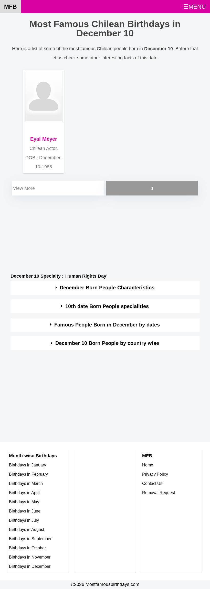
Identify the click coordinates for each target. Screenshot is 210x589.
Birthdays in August (26, 529)
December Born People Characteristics (107, 287)
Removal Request (158, 492)
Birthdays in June (24, 511)
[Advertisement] (105, 232)
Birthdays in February (28, 474)
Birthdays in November (29, 557)
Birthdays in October (27, 548)
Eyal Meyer (43, 139)
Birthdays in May (24, 501)
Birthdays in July (24, 520)
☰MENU (194, 6)
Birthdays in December (29, 566)
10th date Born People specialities (107, 306)
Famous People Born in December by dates (107, 325)
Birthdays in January (27, 465)
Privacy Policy (155, 474)
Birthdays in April (24, 492)
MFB (10, 6)
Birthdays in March (26, 483)
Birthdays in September (30, 538)
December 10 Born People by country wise (107, 343)
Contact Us (152, 483)
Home (147, 465)
